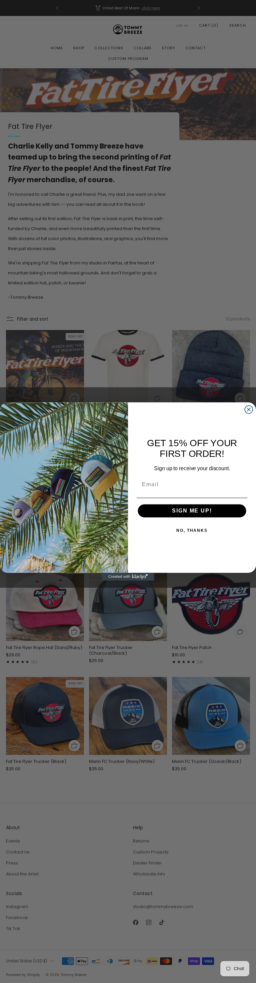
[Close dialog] (249, 410)
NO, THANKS (192, 530)
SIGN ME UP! (192, 511)
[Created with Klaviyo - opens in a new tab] (128, 577)
